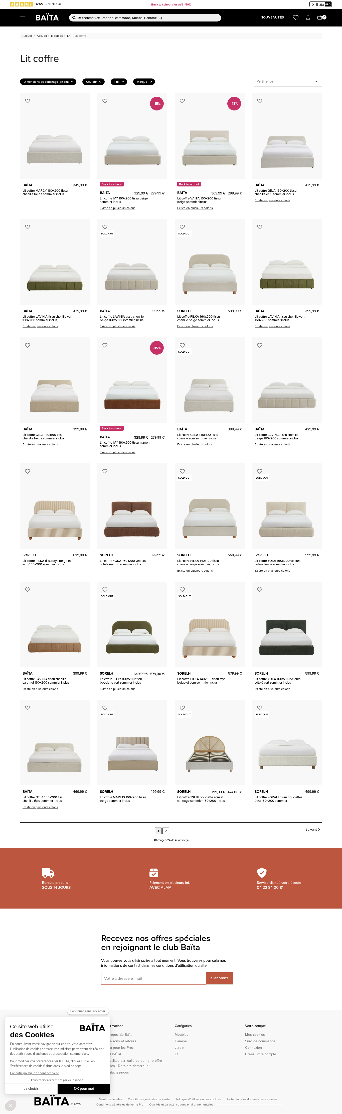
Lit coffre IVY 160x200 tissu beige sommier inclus (124, 200)
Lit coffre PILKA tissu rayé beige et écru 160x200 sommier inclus (47, 562)
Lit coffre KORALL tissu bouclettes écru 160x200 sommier (278, 799)
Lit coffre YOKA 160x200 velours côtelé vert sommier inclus (277, 680)
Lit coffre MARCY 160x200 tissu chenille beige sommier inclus (45, 192)
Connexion (253, 1047)
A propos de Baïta (118, 1034)
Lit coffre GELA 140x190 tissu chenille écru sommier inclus (197, 436)
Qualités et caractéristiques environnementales (181, 1104)
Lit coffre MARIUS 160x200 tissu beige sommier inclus (123, 799)
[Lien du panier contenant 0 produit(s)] (319, 17)
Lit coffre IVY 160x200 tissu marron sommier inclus (124, 444)
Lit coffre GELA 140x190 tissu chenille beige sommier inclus (43, 436)
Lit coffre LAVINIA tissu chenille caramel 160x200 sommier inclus (46, 680)
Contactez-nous (116, 1072)
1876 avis (54, 4)
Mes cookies (255, 1034)
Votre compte (255, 1025)
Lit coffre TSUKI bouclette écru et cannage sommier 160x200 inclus (201, 799)
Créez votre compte (260, 1054)
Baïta (320, 4)
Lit (176, 1054)
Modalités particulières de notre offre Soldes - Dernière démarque (133, 1063)
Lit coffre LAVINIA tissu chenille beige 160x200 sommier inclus (122, 318)
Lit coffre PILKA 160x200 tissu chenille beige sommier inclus (198, 318)
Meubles (181, 1034)
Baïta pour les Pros (119, 1047)
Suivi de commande (260, 1041)
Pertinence (288, 81)
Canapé (181, 1041)
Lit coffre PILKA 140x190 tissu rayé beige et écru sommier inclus (201, 680)
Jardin (179, 1047)
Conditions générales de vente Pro (120, 1104)
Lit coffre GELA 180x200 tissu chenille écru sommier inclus (43, 799)
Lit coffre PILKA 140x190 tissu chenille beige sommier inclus (198, 562)
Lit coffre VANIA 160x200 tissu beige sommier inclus (199, 200)
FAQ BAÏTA (112, 1054)
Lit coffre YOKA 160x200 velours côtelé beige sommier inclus (277, 562)
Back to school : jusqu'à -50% (171, 4)
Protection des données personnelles (252, 1099)
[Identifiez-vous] (308, 17)
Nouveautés (272, 17)
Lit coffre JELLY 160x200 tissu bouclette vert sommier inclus (121, 680)
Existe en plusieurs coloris (117, 208)
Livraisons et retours (120, 1041)
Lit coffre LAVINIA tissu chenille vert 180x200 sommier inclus (47, 318)
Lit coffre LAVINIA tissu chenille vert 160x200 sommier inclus (279, 318)
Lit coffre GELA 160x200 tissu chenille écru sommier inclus (275, 192)
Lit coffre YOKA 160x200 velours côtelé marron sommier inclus (123, 562)
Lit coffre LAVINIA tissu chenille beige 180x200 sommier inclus (276, 436)
